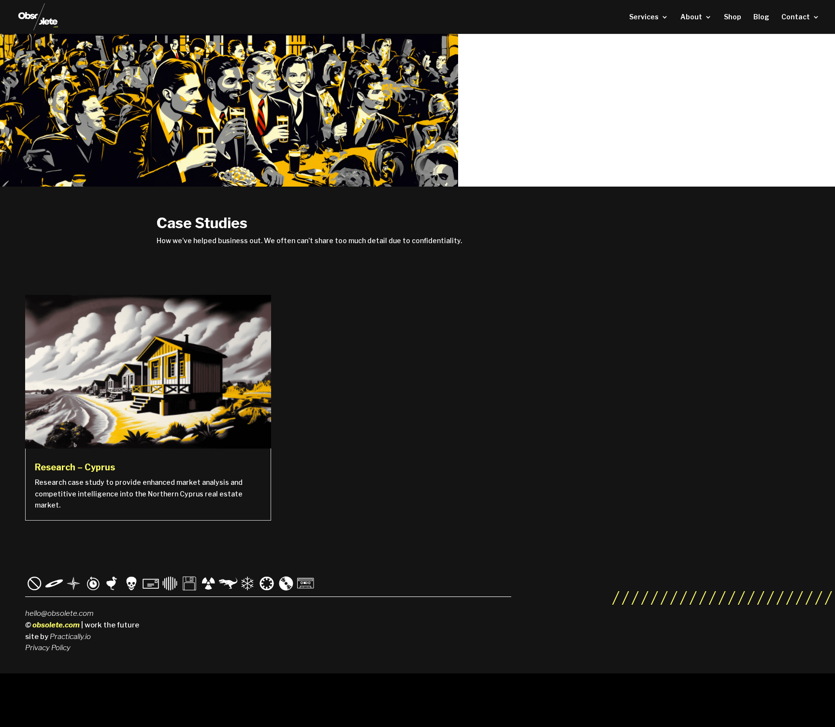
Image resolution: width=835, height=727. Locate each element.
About (691, 17)
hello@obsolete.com (59, 613)
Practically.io (70, 636)
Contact (795, 17)
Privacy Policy (48, 647)
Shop (732, 17)
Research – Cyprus (75, 467)
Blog (761, 17)
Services (644, 17)
